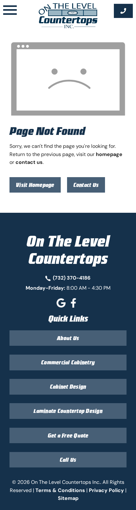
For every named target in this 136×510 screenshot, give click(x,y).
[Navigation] (10, 11)
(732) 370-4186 (71, 278)
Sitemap (68, 498)
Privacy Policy (106, 490)
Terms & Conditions (60, 490)
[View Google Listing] (61, 306)
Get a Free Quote (68, 435)
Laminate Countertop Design (68, 411)
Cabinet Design (68, 387)
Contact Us (86, 185)
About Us (68, 338)
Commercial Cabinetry (68, 362)
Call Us (68, 460)
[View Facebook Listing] (74, 306)
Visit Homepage (35, 185)
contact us (29, 162)
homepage (109, 154)
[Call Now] (123, 11)
